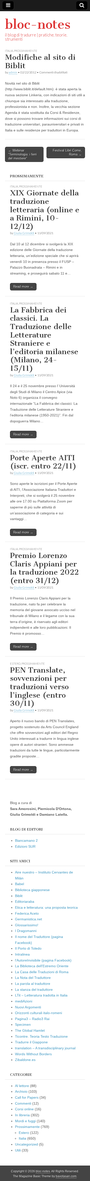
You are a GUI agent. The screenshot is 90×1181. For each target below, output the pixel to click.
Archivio (21, 1091)
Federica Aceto (27, 913)
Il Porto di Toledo (28, 948)
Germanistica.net (28, 919)
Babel (19, 884)
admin (13, 72)
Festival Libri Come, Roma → (67, 152)
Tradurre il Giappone (31, 1042)
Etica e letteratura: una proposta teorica (46, 907)
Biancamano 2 (26, 840)
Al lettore (22, 1086)
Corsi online (24, 1109)
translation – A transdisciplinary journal (45, 1048)
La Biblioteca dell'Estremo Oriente (41, 966)
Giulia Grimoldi (24, 233)
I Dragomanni (25, 931)
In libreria (22, 1115)
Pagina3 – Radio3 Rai (32, 1019)
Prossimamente (25, 50)
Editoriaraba (24, 901)
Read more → (23, 286)
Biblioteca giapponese (32, 890)
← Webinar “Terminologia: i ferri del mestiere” (22, 154)
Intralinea (22, 954)
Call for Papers (26, 1097)
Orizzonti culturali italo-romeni (38, 1013)
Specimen (23, 1024)
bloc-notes (37, 24)
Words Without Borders (33, 1054)
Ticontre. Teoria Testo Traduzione (41, 1036)
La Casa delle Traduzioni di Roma (41, 972)
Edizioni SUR (25, 846)
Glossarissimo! (26, 925)
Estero (15, 663)
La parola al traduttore (32, 984)
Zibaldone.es (25, 1060)
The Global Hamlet (30, 1030)
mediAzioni (23, 1001)
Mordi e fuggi (25, 1121)
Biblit (18, 896)
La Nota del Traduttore (33, 978)
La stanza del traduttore (34, 990)
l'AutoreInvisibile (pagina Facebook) (43, 960)
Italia (9, 50)
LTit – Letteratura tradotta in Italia (41, 995)
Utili (18, 1150)
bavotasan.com (66, 1176)
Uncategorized (26, 1144)
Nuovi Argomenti (28, 1007)
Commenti (23, 1103)
